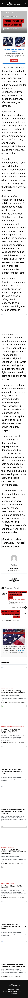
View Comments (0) (14, 579)
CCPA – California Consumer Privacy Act (13, 991)
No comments (13, 603)
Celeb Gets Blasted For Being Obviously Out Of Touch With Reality (13, 691)
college (18, 539)
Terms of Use (11, 989)
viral (16, 546)
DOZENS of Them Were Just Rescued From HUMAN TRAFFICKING (10, 731)
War (9, 600)
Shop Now (14, 60)
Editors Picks (17, 599)
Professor (7, 546)
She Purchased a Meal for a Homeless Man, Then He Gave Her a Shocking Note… (13, 851)
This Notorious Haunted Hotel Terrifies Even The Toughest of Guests (11, 771)
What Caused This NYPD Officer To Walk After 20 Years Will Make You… (14, 965)
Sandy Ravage (14, 568)
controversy (8, 543)
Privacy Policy (14, 993)
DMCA (17, 989)
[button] (2, 3)
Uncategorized (21, 726)
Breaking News (11, 599)
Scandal (17, 619)
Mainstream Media (11, 807)
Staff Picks (14, 16)
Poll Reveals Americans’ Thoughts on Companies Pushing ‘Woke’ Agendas (13, 811)
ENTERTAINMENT (7, 16)
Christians (7, 539)
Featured (23, 599)
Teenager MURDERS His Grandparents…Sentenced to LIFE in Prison (13, 926)
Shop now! (21, 650)
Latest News (10, 726)
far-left (20, 543)
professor (20, 67)
